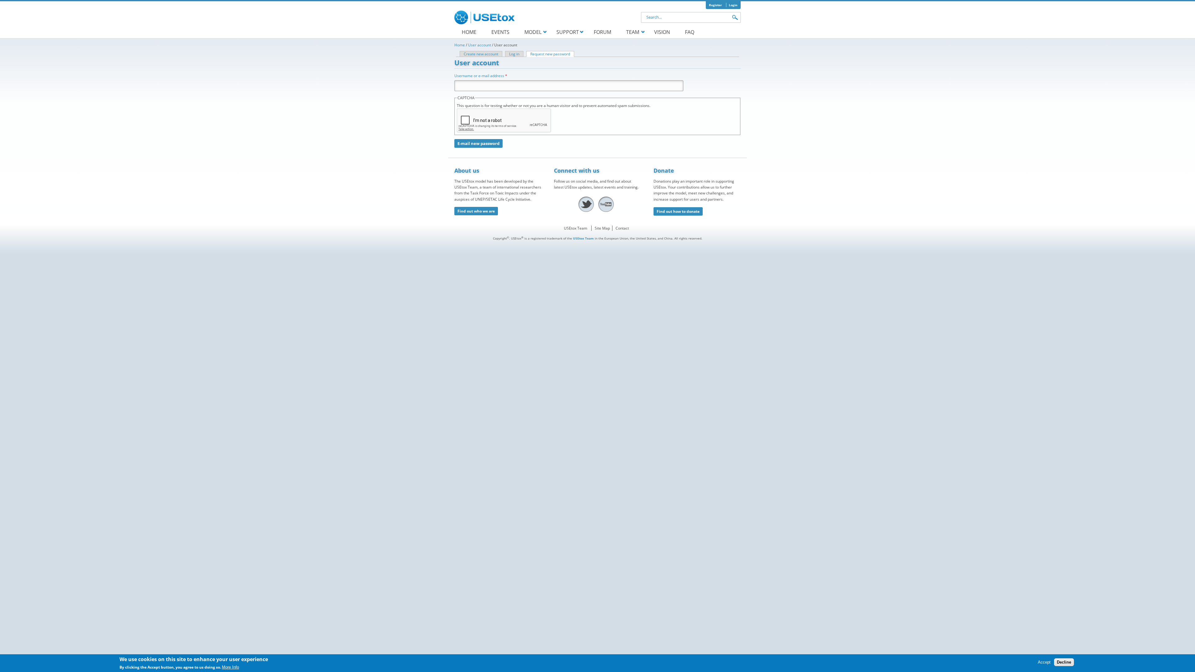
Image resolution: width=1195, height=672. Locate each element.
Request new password (552, 54)
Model (532, 32)
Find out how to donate (678, 211)
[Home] (485, 17)
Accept (1044, 662)
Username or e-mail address (480, 75)
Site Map (602, 228)
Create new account (481, 54)
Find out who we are (476, 211)
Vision (662, 32)
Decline (1064, 662)
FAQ (689, 32)
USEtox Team (575, 228)
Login (733, 5)
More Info (230, 667)
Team (632, 32)
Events (500, 32)
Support (567, 32)
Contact (622, 228)
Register (715, 5)
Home (469, 32)
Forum (602, 32)
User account (479, 45)
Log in (514, 54)
